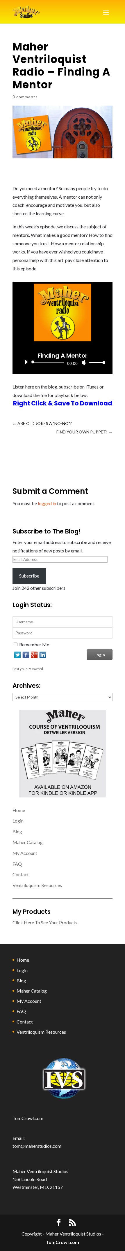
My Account (24, 853)
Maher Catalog (27, 842)
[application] (62, 362)
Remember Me (34, 644)
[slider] (96, 362)
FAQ (17, 864)
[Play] (26, 362)
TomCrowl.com (27, 1118)
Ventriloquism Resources (37, 885)
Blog (17, 831)
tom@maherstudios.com (36, 1146)
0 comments (25, 96)
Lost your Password (27, 668)
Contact (20, 874)
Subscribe (29, 575)
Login (18, 820)
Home (18, 810)
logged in (47, 503)
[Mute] (84, 362)
